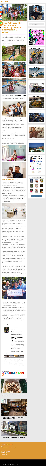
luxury (22, 198)
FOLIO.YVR (4, 1)
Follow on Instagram (37, 196)
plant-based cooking (21, 257)
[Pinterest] (10, 373)
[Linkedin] (14, 373)
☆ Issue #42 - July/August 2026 (21, 357)
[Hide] (0, 27)
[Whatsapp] (19, 373)
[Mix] (21, 373)
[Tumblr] (12, 373)
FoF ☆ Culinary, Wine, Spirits (6, 357)
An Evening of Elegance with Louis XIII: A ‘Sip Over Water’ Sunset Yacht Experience (16, 362)
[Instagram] (3, 373)
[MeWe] (1, 18)
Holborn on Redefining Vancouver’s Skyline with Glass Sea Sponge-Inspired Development (11, 363)
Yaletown (23, 195)
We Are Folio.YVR (3, 464)
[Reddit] (16, 373)
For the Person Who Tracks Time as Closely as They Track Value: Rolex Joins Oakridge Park (21, 362)
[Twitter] (8, 373)
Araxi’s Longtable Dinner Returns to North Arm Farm (6, 361)
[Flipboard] (23, 373)
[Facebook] (6, 373)
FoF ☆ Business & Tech (11, 357)
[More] (3, 375)
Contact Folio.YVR (11, 464)
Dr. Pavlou (21, 301)
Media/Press (18, 464)
